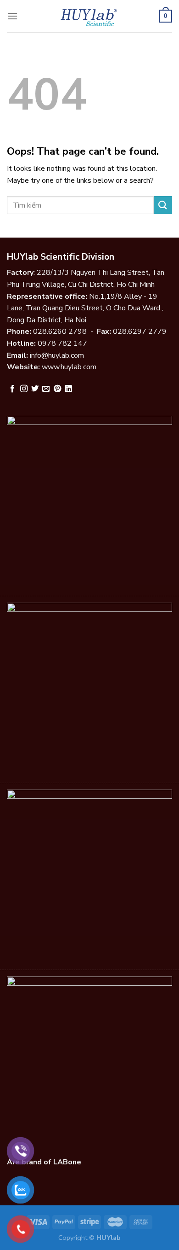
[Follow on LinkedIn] (68, 389)
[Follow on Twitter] (35, 389)
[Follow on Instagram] (24, 389)
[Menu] (12, 16)
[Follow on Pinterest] (57, 389)
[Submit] (163, 205)
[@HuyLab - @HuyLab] (89, 16)
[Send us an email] (46, 389)
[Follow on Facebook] (12, 389)
